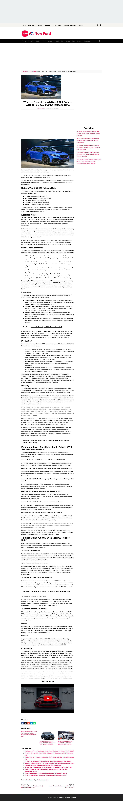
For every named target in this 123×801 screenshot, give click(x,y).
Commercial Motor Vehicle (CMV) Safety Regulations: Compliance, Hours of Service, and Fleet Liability (88, 147)
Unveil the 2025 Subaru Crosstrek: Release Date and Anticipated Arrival (45, 775)
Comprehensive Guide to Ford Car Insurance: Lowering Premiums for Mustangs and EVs (29, 734)
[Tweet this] (25, 723)
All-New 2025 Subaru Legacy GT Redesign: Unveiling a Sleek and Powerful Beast (65, 742)
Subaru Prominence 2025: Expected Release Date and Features (43, 765)
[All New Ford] (36, 33)
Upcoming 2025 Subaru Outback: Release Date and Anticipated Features (46, 773)
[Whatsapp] (34, 723)
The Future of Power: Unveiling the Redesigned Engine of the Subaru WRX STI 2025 (49, 751)
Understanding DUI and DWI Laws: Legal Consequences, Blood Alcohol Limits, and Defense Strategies (88, 154)
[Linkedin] (100, 25)
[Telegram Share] (31, 723)
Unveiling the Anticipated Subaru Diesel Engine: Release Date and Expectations (48, 761)
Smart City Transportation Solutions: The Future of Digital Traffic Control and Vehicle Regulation (88, 133)
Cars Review (29, 780)
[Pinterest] (97, 25)
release (42, 780)
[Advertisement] (61, 11)
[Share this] (22, 723)
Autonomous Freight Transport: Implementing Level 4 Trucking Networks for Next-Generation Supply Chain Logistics (89, 161)
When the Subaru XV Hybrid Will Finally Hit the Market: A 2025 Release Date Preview (49, 763)
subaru (46, 780)
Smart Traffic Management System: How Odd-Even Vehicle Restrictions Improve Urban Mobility (88, 140)
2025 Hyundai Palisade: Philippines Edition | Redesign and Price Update (32, 785)
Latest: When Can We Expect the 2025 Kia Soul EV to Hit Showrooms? (61, 785)
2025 (39, 780)
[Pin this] (28, 723)
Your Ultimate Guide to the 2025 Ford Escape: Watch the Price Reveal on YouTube (47, 742)
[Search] (99, 41)
